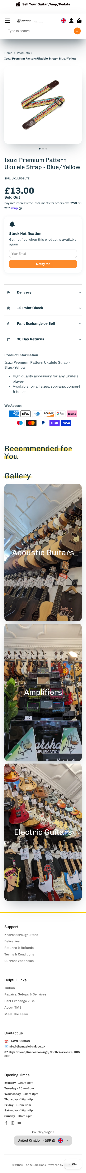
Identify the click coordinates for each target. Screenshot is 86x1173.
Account (71, 20)
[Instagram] (13, 1123)
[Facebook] (6, 1123)
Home (8, 53)
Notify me (43, 264)
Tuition (9, 988)
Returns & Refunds (19, 948)
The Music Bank (35, 1165)
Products (23, 53)
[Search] (77, 31)
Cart (79, 20)
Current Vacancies (19, 961)
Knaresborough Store (21, 935)
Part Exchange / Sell (20, 1001)
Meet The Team (16, 1014)
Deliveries (12, 941)
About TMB (13, 1007)
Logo (29, 21)
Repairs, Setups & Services (25, 994)
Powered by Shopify (60, 1165)
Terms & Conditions (19, 954)
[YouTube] (19, 1123)
